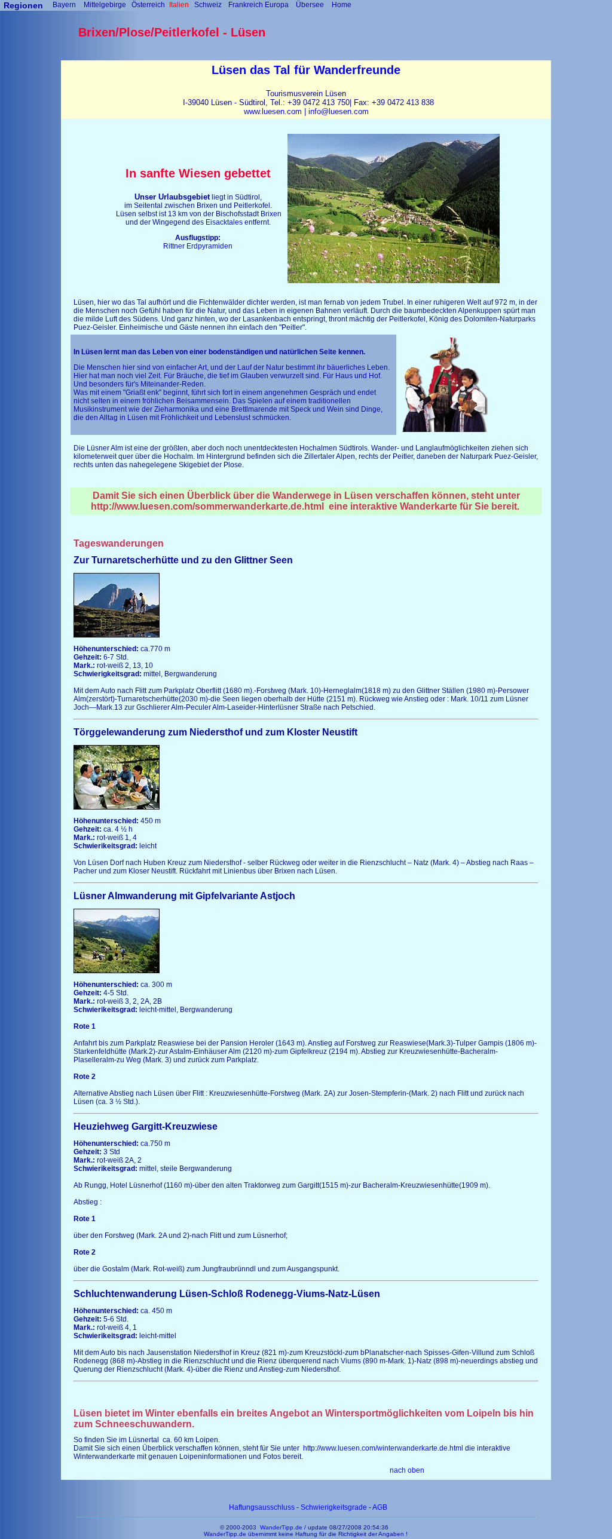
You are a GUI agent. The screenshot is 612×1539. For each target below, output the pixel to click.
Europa (277, 5)
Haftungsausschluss (262, 1507)
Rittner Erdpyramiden (197, 246)
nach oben (407, 1470)
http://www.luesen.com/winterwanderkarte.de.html (383, 1448)
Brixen (271, 214)
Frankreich (245, 5)
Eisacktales (224, 222)
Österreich (148, 5)
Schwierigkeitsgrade (334, 1507)
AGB (379, 1507)
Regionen (23, 5)
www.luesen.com (273, 111)
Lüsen (229, 69)
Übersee (310, 5)
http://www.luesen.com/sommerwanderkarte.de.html (207, 506)
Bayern (64, 5)
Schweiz (208, 5)
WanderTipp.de (281, 1527)
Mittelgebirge (105, 5)
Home (341, 5)
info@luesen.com (338, 111)
